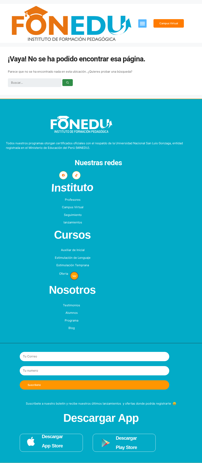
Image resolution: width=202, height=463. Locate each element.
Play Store (126, 447)
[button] (142, 23)
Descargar (52, 436)
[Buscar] (67, 82)
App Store (52, 445)
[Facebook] (63, 175)
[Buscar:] (35, 82)
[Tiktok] (76, 175)
